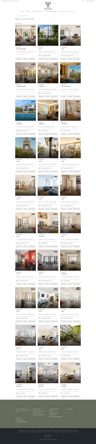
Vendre (51, 411)
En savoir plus (19, 418)
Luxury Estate (27, 431)
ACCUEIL (22, 11)
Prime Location (71, 431)
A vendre (33, 26)
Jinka (55, 431)
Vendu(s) (55, 26)
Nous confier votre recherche (39, 414)
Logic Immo (33, 430)
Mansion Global (34, 431)
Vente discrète (53, 414)
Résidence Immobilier (56, 430)
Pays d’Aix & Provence (37, 412)
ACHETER (28, 11)
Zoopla (76, 431)
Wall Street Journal (42, 431)
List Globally (59, 431)
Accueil (17, 15)
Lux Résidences (39, 430)
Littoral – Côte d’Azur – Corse (38, 411)
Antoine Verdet (69, 409)
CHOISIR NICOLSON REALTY (51, 11)
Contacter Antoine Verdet (64, 11)
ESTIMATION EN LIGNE (54, 409)
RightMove (64, 431)
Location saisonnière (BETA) (21, 421)
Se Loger (28, 430)
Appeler (19, 58)
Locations (55, 214)
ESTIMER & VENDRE (37, 11)
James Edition (21, 431)
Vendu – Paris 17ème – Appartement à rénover (27, 314)
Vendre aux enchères (54, 412)
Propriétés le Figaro (47, 430)
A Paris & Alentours (36, 409)
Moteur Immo (49, 431)
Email (26, 58)
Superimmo (75, 430)
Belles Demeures (21, 430)
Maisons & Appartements (67, 430)
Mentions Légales (19, 419)
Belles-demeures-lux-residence (56, 416)
